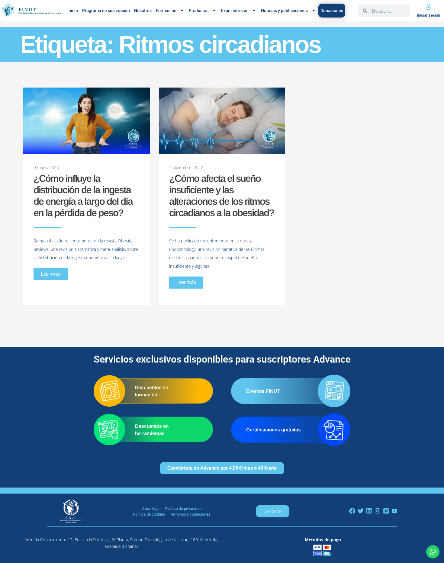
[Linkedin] (369, 511)
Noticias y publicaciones (284, 10)
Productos (198, 10)
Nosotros (143, 10)
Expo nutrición (235, 10)
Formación (166, 10)
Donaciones (331, 10)
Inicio (72, 10)
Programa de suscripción (106, 10)
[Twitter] (360, 511)
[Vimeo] (386, 511)
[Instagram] (377, 511)
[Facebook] (352, 511)
